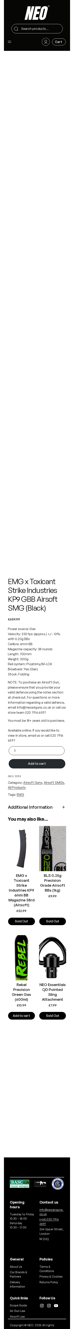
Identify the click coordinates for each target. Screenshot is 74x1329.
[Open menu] (9, 41)
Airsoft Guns (32, 783)
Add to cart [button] (21, 1016)
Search (58, 29)
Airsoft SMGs (54, 783)
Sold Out (21, 921)
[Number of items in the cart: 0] (59, 41)
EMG (20, 795)
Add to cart (37, 764)
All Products (17, 787)
